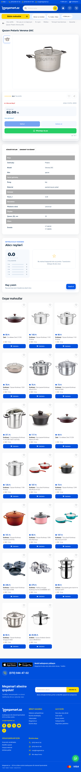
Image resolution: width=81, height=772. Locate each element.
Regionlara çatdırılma (61, 723)
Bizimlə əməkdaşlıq (35, 715)
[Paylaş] (74, 96)
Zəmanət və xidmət (27, 149)
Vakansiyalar (32, 718)
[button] (76, 8)
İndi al (22, 124)
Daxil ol (71, 286)
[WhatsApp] (4, 731)
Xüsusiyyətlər (11, 149)
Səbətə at (58, 124)
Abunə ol (73, 690)
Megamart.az (33, 721)
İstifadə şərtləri (6, 750)
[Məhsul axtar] (55, 8)
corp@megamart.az (8, 720)
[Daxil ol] (63, 8)
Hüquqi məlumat (7, 747)
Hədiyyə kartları (60, 721)
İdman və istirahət (38, 17)
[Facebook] (4, 726)
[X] (14, 726)
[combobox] (40, 8)
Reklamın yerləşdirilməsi (36, 713)
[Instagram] (9, 726)
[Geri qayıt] (3, 23)
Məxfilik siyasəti (7, 745)
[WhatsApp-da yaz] (75, 758)
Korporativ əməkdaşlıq (9, 742)
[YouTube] (19, 726)
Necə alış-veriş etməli (61, 713)
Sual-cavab (58, 715)
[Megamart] (11, 8)
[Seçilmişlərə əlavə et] (69, 96)
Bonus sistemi (59, 718)
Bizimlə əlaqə (33, 723)
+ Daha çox (66, 16)
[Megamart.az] (12, 710)
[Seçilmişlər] (70, 8)
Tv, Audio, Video (53, 17)
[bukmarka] (24, 305)
